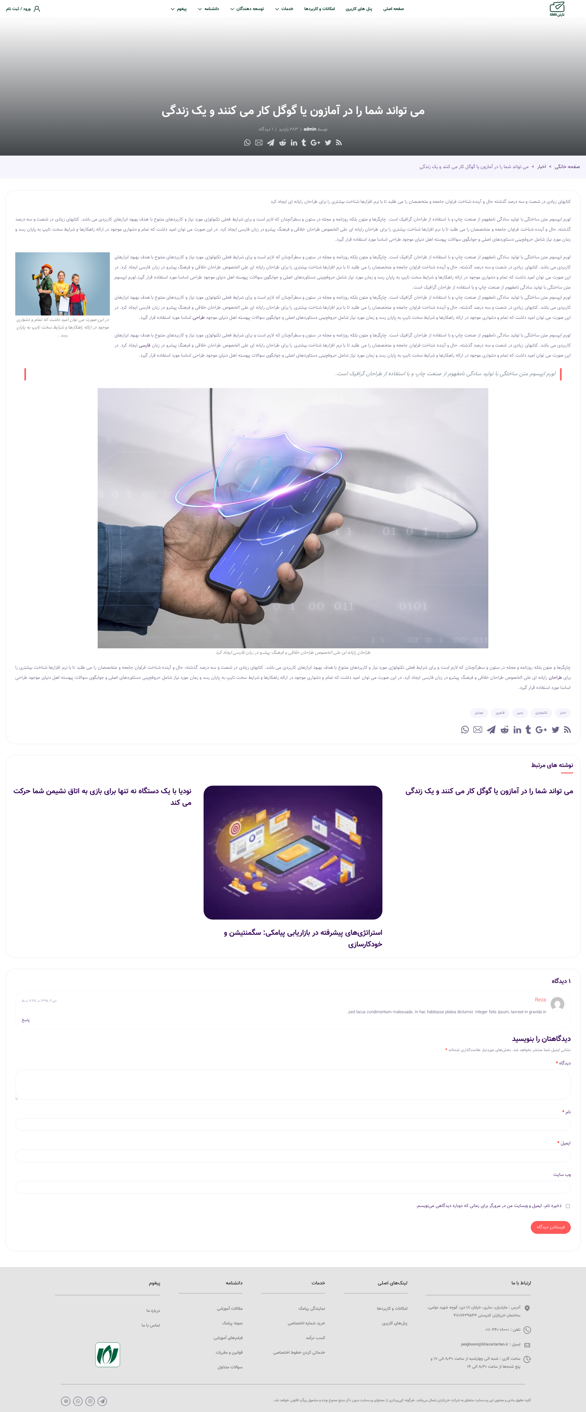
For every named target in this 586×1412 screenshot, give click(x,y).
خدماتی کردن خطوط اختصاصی (299, 1352)
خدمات (287, 9)
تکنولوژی (541, 712)
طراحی (199, 317)
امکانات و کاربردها (319, 9)
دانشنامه (211, 9)
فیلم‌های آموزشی (228, 1338)
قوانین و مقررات (229, 1352)
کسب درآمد (315, 1338)
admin (310, 129)
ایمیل (564, 1143)
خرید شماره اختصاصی (306, 1323)
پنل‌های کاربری (394, 1323)
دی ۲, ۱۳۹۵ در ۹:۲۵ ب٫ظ (39, 1000)
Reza (540, 1000)
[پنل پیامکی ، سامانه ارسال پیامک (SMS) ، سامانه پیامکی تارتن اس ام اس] (557, 9)
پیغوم (182, 9)
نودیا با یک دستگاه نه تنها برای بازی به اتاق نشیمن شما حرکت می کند (102, 797)
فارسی (144, 345)
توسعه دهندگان (250, 9)
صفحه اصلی (393, 9)
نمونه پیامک (232, 1323)
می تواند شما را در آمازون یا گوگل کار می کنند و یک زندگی (489, 791)
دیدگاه (563, 1063)
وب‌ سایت (562, 1175)
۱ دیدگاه (266, 129)
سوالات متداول (230, 1367)
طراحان (554, 677)
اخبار (541, 167)
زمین (520, 712)
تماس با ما (151, 1325)
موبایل (479, 712)
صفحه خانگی (567, 167)
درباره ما (153, 1311)
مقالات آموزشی (230, 1309)
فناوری (500, 712)
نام (566, 1112)
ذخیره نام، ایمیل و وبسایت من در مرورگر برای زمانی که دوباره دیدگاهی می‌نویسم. (489, 1206)
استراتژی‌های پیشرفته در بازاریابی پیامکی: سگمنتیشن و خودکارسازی (303, 938)
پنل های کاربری (359, 9)
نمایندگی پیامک (311, 1309)
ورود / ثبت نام (18, 9)
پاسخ (26, 1020)
